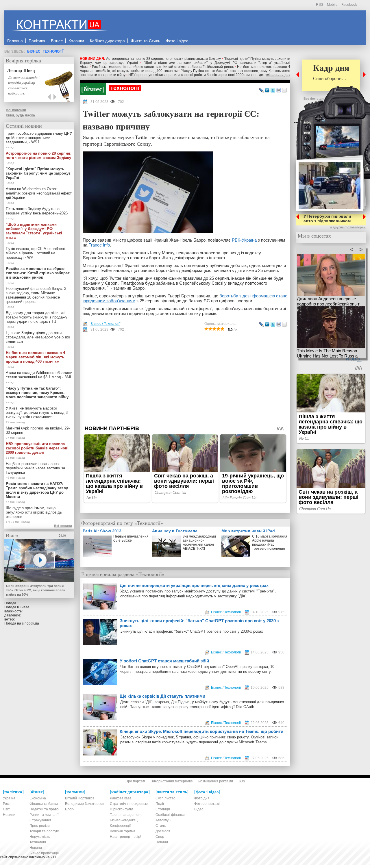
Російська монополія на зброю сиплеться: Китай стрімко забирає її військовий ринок (163, 67)
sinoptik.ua (30, 623)
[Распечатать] (278, 90)
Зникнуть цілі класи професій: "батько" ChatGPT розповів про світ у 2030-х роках (200, 623)
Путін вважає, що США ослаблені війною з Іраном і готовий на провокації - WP (35, 253)
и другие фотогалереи (348, 227)
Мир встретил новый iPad (248, 531)
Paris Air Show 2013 (102, 531)
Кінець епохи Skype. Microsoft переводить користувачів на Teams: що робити (201, 731)
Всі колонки (16, 110)
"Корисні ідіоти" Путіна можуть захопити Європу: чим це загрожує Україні (38, 173)
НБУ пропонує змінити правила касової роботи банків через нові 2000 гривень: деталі (199, 75)
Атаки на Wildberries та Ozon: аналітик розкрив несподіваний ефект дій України (39, 193)
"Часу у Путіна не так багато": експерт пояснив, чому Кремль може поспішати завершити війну (37, 392)
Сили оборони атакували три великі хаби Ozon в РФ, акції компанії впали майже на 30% (35, 590)
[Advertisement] (185, 378)
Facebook (349, 5)
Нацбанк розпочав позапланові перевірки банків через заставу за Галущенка (35, 468)
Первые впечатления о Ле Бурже (131, 538)
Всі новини (63, 525)
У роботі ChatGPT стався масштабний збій (164, 660)
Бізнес (33, 51)
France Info (99, 244)
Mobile (332, 5)
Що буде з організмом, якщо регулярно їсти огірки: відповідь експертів (34, 512)
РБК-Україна (244, 240)
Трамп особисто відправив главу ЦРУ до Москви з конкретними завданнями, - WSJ (39, 137)
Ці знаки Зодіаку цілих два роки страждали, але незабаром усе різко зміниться (38, 337)
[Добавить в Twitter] (273, 90)
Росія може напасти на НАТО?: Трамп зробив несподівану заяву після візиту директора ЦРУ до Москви (37, 490)
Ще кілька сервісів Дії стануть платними (162, 696)
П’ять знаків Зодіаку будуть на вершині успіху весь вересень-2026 (37, 211)
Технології (53, 51)
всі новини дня (278, 75)
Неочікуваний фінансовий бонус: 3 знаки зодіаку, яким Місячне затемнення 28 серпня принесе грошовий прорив (36, 295)
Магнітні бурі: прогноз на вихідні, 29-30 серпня (38, 430)
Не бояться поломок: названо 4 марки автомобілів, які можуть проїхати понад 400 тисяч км (35, 357)
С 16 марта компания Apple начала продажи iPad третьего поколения (269, 542)
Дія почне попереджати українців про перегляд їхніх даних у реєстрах (194, 585)
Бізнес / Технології (105, 324)
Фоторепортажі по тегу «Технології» (122, 522)
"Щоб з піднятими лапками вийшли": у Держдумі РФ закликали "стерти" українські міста (34, 231)
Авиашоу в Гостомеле (174, 531)
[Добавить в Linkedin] (267, 90)
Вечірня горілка (23, 60)
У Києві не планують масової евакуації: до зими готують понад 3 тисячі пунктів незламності (37, 412)
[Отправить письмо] (284, 90)
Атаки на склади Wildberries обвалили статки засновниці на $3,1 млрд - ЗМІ (39, 375)
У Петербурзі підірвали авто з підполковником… (329, 218)
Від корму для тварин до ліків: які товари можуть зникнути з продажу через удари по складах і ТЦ (36, 317)
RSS (319, 5)
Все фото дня (314, 98)
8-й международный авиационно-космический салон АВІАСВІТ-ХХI (199, 542)
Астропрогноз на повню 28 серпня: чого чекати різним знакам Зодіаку (163, 59)
